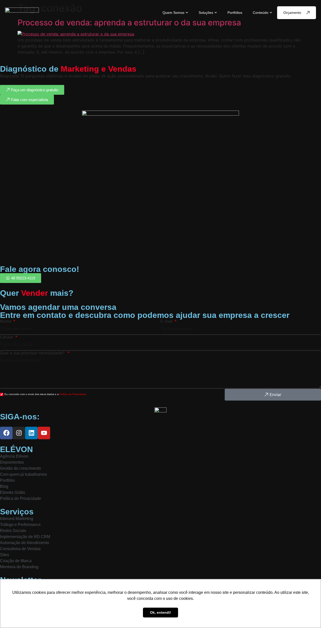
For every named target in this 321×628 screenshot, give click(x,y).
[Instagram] (19, 433)
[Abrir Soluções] (215, 12)
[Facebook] (6, 433)
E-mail (167, 321)
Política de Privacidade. (73, 394)
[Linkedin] (31, 433)
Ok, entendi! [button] (160, 612)
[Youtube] (44, 433)
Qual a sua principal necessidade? (33, 353)
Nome (6, 321)
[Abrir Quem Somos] (187, 12)
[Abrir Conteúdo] (271, 12)
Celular (7, 337)
